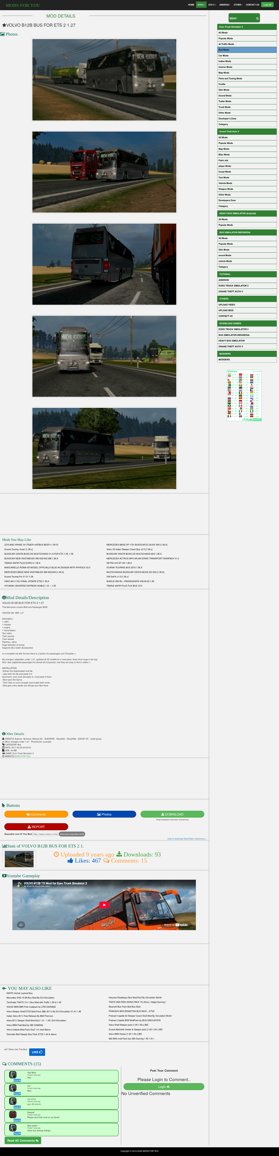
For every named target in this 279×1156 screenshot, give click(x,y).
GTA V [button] (211, 4)
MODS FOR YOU (23, 5)
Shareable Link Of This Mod (18, 834)
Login (266, 4)
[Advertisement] (104, 514)
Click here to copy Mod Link (71, 834)
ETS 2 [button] (200, 4)
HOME (191, 4)
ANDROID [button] (224, 4)
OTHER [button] (237, 4)
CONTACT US (252, 4)
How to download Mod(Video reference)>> (187, 838)
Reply (16, 1080)
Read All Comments (21, 1140)
